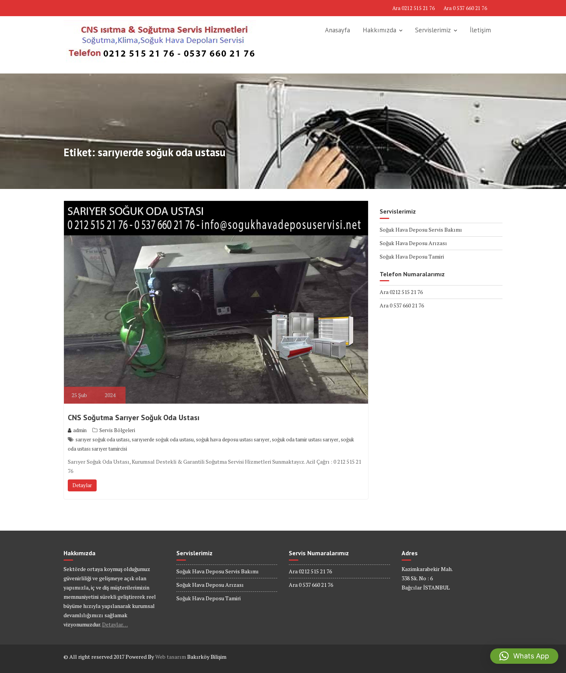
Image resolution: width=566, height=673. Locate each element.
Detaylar (82, 485)
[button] (524, 656)
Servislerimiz (433, 30)
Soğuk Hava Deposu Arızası (413, 243)
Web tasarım (170, 656)
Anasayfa (337, 30)
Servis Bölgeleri (117, 430)
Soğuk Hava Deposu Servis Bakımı (421, 229)
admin (80, 430)
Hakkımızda (379, 30)
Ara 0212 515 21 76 (413, 8)
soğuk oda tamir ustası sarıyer (305, 439)
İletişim (480, 30)
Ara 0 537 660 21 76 (465, 8)
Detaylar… (115, 624)
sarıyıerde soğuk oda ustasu (163, 439)
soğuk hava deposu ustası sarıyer (233, 439)
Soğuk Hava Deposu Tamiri (412, 256)
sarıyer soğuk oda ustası (102, 439)
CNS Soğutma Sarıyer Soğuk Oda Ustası (133, 417)
